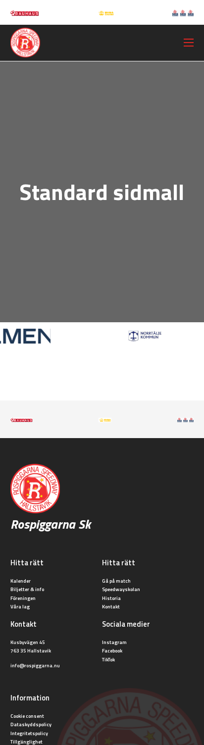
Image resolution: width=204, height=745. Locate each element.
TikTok (108, 659)
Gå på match (116, 581)
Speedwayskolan (121, 589)
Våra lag (20, 606)
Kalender (20, 581)
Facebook (112, 650)
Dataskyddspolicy (30, 724)
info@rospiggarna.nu (35, 665)
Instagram (114, 642)
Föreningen (23, 598)
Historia (111, 598)
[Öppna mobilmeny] (189, 43)
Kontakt (111, 606)
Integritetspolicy (29, 733)
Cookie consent (27, 716)
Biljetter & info (27, 589)
